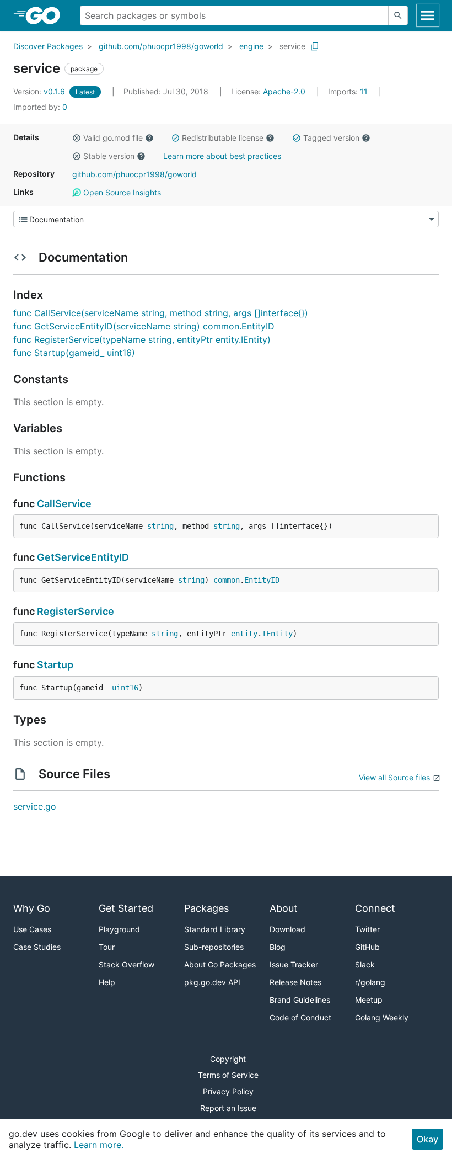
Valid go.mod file (113, 137)
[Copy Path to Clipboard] (315, 46)
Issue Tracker (294, 964)
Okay (427, 1139)
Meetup (369, 999)
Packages (206, 908)
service (292, 46)
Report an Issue (228, 1108)
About (284, 908)
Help (107, 982)
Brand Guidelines (300, 999)
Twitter (367, 929)
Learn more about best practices (222, 156)
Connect (375, 908)
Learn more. (98, 1144)
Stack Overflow (126, 964)
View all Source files (394, 777)
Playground (119, 929)
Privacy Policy (228, 1091)
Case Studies (37, 946)
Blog (278, 946)
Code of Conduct (300, 1017)
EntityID (261, 580)
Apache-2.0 (284, 91)
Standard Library (214, 929)
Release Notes (295, 982)
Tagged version (331, 137)
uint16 (125, 687)
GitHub (367, 946)
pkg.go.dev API (212, 982)
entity (244, 633)
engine (251, 46)
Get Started (126, 908)
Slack (365, 964)
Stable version (109, 156)
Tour (107, 946)
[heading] (46, 15)
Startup (55, 665)
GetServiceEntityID (83, 557)
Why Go (31, 908)
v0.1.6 (40, 91)
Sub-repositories (214, 946)
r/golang (370, 982)
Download (287, 929)
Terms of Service (228, 1075)
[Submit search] (398, 15)
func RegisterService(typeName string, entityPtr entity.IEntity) (142, 339)
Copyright (228, 1059)
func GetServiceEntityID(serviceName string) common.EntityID (144, 326)
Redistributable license (223, 137)
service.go (34, 806)
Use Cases (32, 929)
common (226, 580)
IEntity (277, 633)
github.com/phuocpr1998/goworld (161, 46)
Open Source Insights (121, 192)
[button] (76, 138)
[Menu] (226, 219)
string (160, 526)
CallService (64, 503)
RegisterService (75, 611)
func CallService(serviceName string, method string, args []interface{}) (160, 312)
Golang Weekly (381, 1017)
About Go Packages (220, 964)
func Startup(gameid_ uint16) (74, 352)
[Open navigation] (428, 15)
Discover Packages (48, 46)
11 (349, 91)
